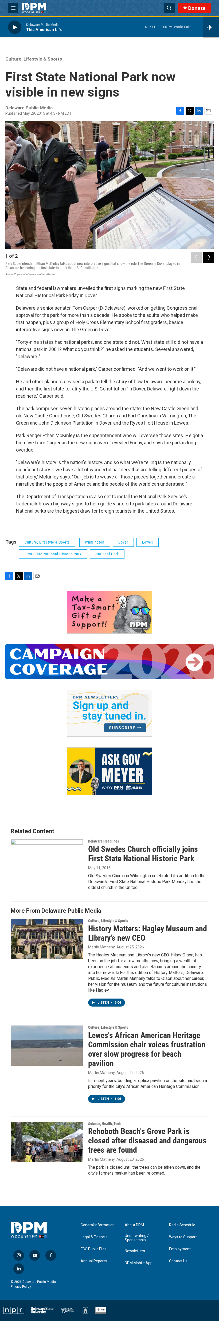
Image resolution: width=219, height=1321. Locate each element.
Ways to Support (183, 1237)
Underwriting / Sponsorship (137, 1238)
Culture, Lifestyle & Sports (33, 59)
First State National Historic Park (53, 554)
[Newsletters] (109, 713)
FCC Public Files (94, 1249)
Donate (197, 8)
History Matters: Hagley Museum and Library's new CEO (147, 933)
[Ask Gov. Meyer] (109, 771)
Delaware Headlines (103, 841)
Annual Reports (94, 1261)
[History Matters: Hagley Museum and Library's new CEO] (47, 939)
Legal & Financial (94, 1237)
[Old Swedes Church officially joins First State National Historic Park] (47, 859)
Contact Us (178, 1261)
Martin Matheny (101, 947)
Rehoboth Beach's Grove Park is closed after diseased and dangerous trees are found (147, 1141)
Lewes (147, 542)
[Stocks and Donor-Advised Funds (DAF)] (109, 612)
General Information (98, 1225)
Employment (180, 1249)
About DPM (134, 1225)
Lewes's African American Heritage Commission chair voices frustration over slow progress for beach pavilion (146, 1049)
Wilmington (94, 542)
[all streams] (211, 27)
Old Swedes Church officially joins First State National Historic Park (143, 853)
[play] (14, 27)
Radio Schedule (182, 1225)
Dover (123, 542)
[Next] (208, 257)
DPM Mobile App (138, 1263)
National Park (107, 554)
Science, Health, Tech (104, 1124)
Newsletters (135, 1251)
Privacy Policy (21, 1286)
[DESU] (42, 1310)
